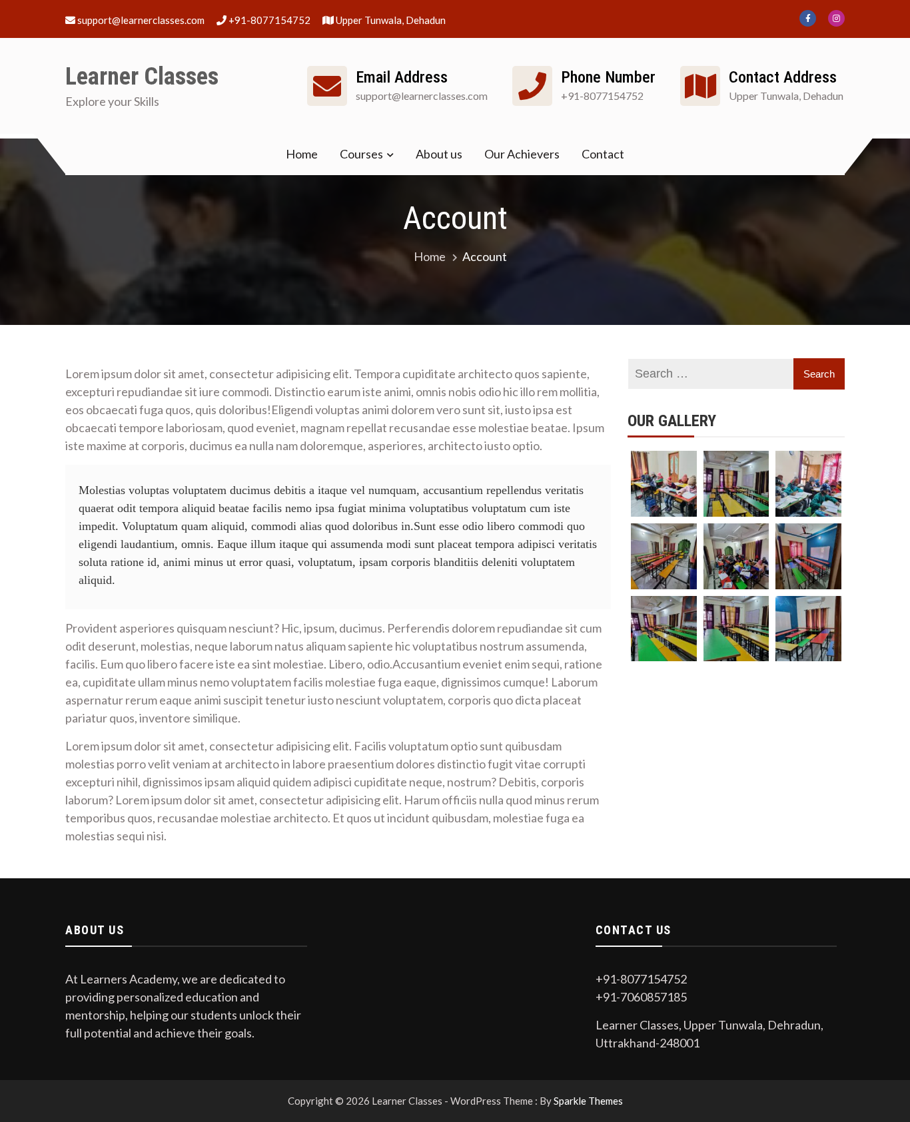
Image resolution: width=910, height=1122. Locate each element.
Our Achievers (522, 153)
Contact (603, 153)
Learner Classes (142, 77)
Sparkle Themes (588, 1101)
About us (439, 153)
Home (302, 153)
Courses (361, 153)
